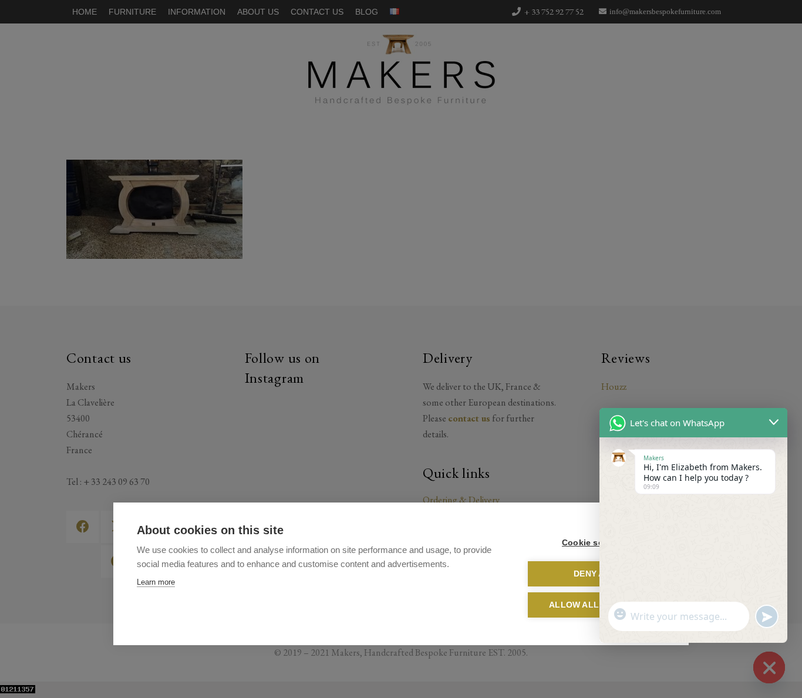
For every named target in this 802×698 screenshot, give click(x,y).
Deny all (594, 573)
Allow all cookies (594, 605)
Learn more (156, 582)
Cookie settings (594, 542)
